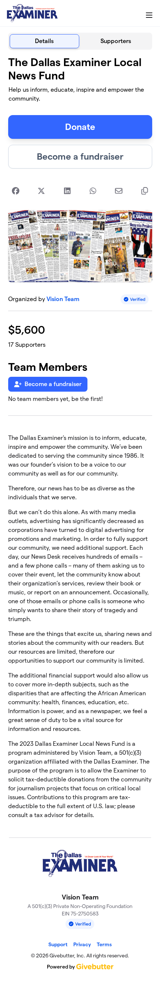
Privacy (82, 944)
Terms (104, 944)
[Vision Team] (32, 13)
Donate (80, 127)
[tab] (44, 41)
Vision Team (63, 299)
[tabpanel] (80, 441)
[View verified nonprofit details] (134, 299)
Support (57, 944)
